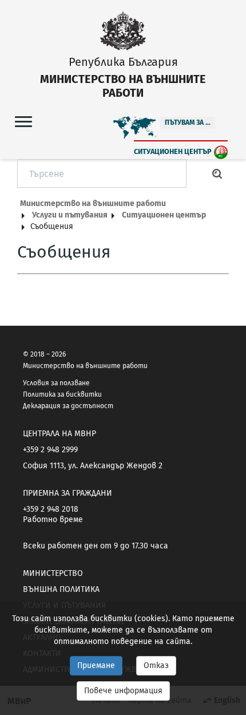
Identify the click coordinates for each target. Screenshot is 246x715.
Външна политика (61, 589)
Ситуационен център (173, 151)
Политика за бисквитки (62, 394)
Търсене (217, 173)
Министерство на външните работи (93, 203)
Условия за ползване (56, 383)
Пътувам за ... (188, 122)
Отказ (156, 665)
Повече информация (123, 691)
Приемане (96, 665)
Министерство (53, 573)
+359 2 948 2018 (50, 509)
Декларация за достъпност (68, 406)
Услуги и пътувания (70, 215)
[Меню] (23, 121)
